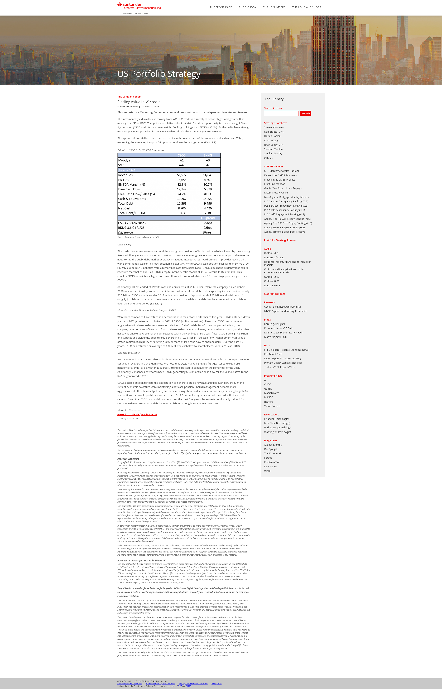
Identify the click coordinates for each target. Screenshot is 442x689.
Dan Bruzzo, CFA (273, 131)
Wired (267, 470)
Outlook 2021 (271, 281)
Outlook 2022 (271, 276)
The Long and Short (306, 7)
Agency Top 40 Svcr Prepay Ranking (284, 218)
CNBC (267, 384)
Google (268, 388)
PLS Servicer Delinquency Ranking (283, 201)
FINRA (188, 686)
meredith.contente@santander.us (137, 414)
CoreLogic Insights (274, 324)
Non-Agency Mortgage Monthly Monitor (286, 197)
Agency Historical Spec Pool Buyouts (284, 227)
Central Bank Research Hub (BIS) (282, 306)
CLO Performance (274, 293)
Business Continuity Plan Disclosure (160, 683)
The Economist (272, 453)
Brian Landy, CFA (273, 144)
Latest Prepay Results (276, 192)
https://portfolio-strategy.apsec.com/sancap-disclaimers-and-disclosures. (210, 453)
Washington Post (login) (277, 432)
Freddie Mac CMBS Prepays (279, 179)
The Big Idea (247, 7)
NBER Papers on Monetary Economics (285, 311)
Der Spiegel (270, 449)
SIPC (180, 686)
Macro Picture (272, 285)
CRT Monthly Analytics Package (281, 170)
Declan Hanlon (272, 136)
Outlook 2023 (271, 253)
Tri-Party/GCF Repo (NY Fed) (280, 367)
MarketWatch (271, 393)
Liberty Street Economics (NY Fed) (283, 332)
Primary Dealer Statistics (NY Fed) (283, 362)
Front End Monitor (274, 184)
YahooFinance (272, 406)
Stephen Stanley (273, 153)
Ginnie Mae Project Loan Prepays (283, 188)
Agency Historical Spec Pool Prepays (284, 231)
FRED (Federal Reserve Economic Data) (286, 349)
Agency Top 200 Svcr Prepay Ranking (285, 223)
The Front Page (221, 7)
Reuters (268, 401)
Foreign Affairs (272, 462)
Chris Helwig (271, 140)
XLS (305, 201)
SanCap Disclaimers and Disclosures (193, 683)
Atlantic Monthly (273, 444)
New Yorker (270, 466)
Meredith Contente (127, 106)
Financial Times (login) (276, 418)
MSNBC (268, 397)
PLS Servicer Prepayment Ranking (283, 205)
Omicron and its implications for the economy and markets (284, 271)
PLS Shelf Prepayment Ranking (281, 214)
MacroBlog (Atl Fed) (275, 336)
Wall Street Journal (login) (278, 427)
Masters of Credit (274, 257)
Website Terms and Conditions (129, 683)
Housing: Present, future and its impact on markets (287, 263)
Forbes (268, 457)
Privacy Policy (217, 683)
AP (265, 380)
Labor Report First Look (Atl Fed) (282, 358)
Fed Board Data (273, 354)
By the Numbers (274, 7)
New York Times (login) (277, 423)
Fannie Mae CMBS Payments (280, 175)
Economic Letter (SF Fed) (278, 328)
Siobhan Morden (273, 149)
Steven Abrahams (274, 127)
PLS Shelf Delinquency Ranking (281, 210)
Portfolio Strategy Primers (280, 240)
